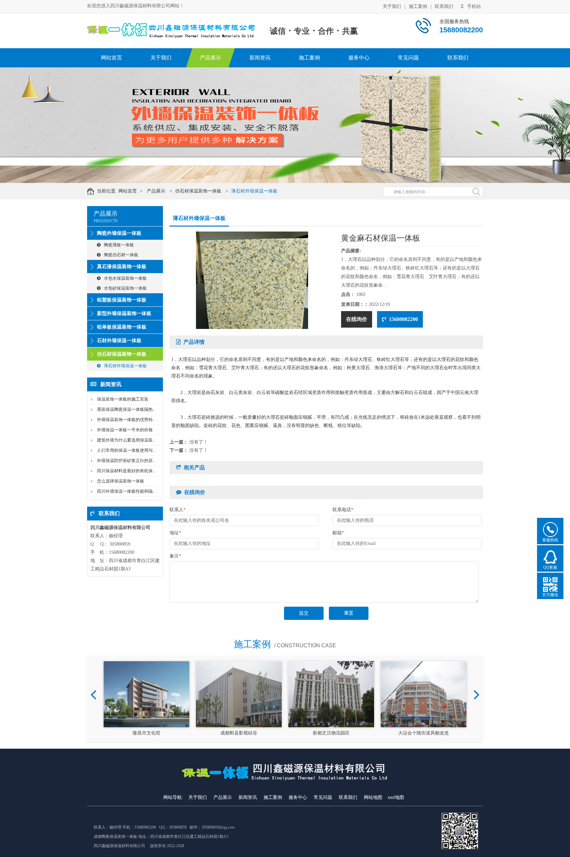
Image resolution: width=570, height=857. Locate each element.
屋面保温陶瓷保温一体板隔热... (126, 409)
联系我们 (444, 6)
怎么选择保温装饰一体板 (120, 481)
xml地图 (396, 797)
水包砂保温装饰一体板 (125, 288)
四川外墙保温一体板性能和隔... (126, 491)
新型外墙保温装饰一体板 (124, 313)
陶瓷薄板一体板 (119, 244)
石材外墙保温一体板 (119, 340)
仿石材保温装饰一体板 (198, 191)
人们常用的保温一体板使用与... (126, 450)
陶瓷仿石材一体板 (121, 254)
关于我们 (392, 6)
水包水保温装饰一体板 (125, 278)
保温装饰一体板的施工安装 (122, 399)
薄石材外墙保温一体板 (254, 191)
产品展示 (210, 57)
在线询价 (356, 319)
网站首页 (111, 57)
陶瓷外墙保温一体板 (119, 233)
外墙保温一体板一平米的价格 (125, 429)
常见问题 (408, 57)
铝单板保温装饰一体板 (121, 327)
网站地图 (373, 797)
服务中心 (358, 57)
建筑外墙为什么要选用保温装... (126, 440)
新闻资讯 (259, 57)
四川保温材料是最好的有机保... (126, 470)
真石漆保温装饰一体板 (121, 266)
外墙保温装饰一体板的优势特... (126, 419)
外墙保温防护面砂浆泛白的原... (126, 460)
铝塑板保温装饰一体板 (121, 300)
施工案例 (418, 6)
